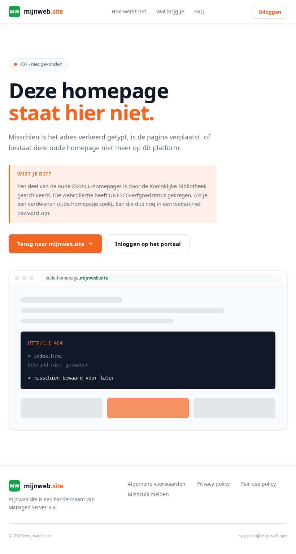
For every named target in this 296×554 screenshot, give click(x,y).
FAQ (199, 11)
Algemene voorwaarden (157, 483)
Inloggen (270, 11)
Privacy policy (213, 483)
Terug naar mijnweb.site (50, 243)
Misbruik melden (148, 494)
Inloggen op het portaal (148, 243)
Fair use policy (258, 483)
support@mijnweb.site (263, 535)
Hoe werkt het (129, 11)
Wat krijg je (170, 11)
